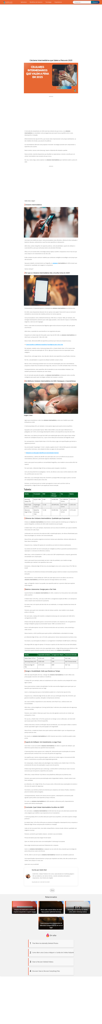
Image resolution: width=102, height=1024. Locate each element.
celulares (55, 263)
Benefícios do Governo (36, 2)
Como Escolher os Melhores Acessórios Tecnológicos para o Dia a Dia (44, 344)
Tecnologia (48, 2)
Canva (30, 415)
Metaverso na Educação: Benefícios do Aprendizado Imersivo (42, 452)
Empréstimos (58, 2)
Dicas (52, 890)
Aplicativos (24, 2)
